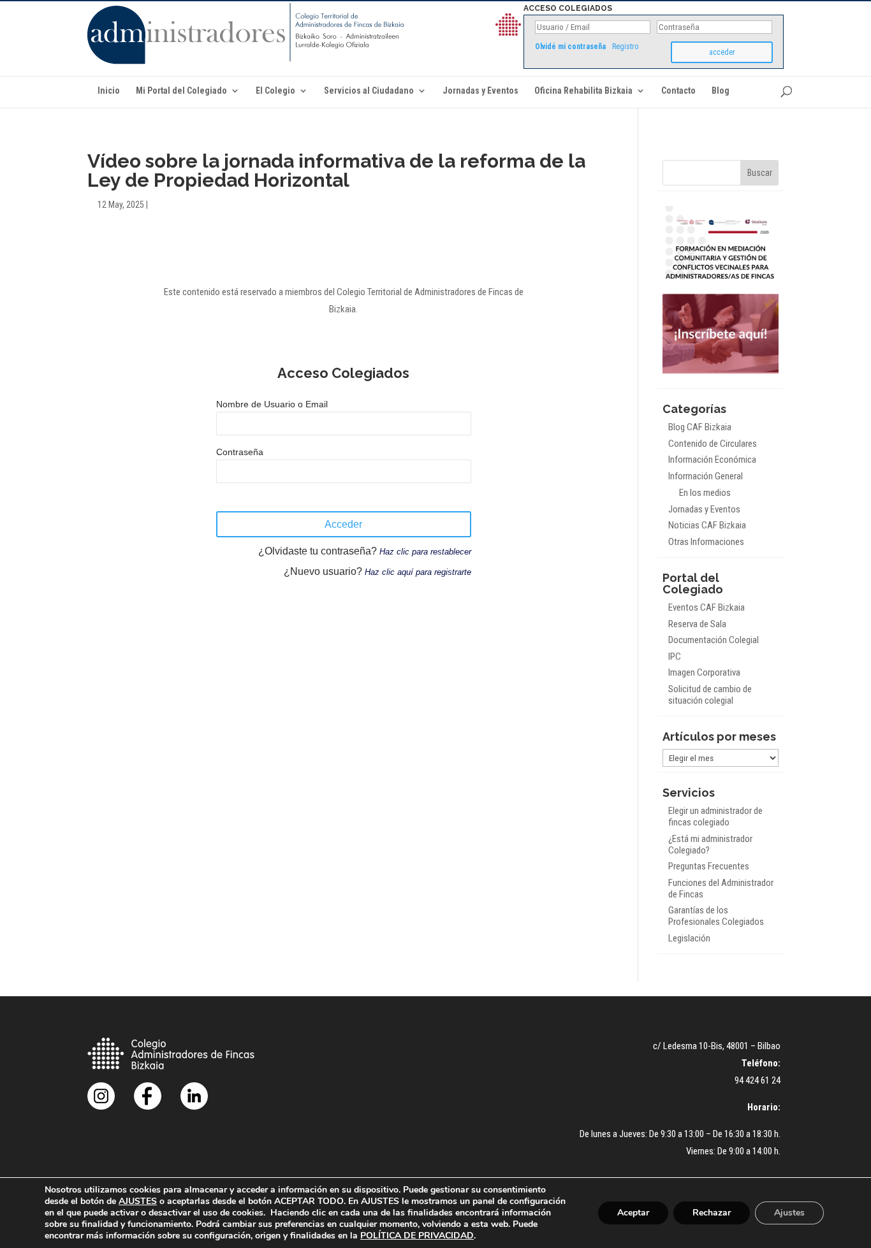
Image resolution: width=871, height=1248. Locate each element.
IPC (674, 656)
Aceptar (633, 1213)
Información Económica (712, 459)
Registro (625, 46)
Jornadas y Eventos (480, 91)
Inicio (109, 91)
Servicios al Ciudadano (369, 91)
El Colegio (275, 91)
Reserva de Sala (697, 624)
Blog (720, 91)
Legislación (689, 938)
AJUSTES (138, 1201)
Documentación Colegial (713, 640)
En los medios (705, 492)
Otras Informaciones (706, 542)
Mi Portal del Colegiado (181, 91)
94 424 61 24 (757, 1080)
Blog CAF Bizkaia (699, 427)
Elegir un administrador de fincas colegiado (715, 816)
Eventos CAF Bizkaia (706, 607)
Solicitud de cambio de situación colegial (710, 694)
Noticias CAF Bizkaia (707, 525)
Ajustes (789, 1213)
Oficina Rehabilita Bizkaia (583, 91)
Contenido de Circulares (712, 443)
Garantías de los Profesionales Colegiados (716, 915)
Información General (705, 476)
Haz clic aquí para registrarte (418, 572)
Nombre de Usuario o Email (272, 404)
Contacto (678, 91)
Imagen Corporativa (704, 672)
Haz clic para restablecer (425, 551)
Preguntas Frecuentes (708, 866)
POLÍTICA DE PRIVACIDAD (417, 1236)
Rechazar (711, 1213)
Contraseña (239, 452)
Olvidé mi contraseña (570, 46)
